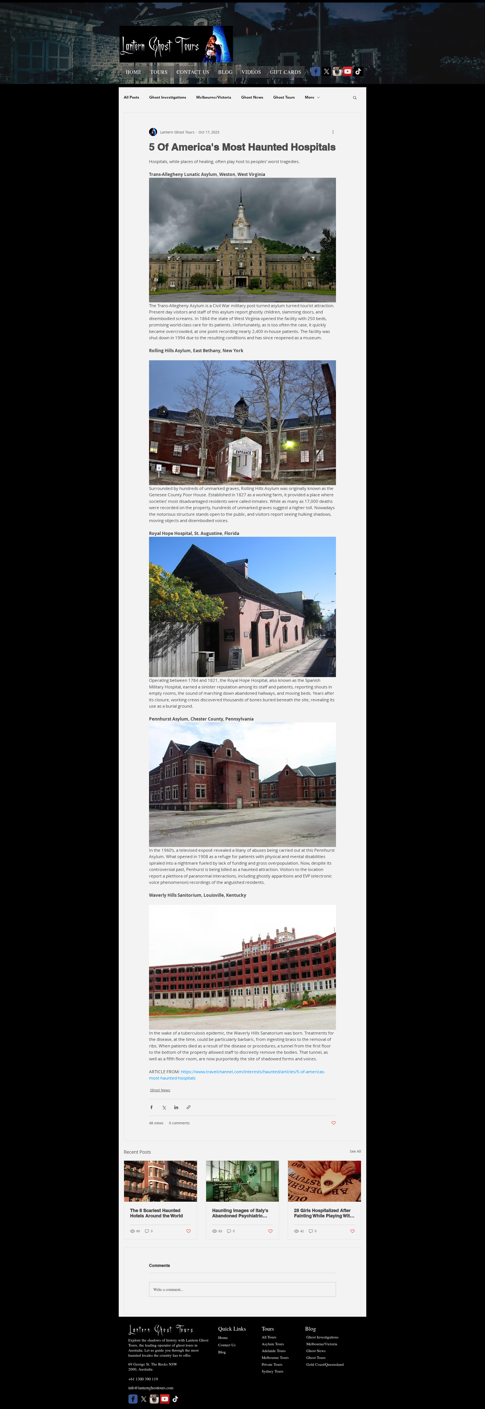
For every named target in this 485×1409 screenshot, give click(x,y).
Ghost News (252, 97)
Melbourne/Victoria (213, 97)
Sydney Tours (272, 1371)
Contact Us (227, 1344)
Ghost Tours (284, 97)
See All (355, 1151)
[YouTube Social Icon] (347, 71)
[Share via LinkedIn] (176, 1107)
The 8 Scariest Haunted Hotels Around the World (156, 1213)
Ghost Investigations (167, 97)
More (309, 97)
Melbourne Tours (275, 1357)
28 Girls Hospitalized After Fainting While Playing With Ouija (323, 1213)
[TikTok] (358, 71)
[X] (326, 71)
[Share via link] (188, 1107)
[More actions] (333, 132)
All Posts (131, 97)
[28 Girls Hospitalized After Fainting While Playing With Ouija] (324, 1181)
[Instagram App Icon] (337, 71)
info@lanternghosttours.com (150, 1387)
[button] (159, 72)
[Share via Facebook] (151, 1107)
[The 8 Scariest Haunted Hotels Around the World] (160, 1181)
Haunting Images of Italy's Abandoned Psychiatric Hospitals (240, 1213)
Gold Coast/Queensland (325, 1364)
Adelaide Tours (274, 1350)
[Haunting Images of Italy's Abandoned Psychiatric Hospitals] (242, 1181)
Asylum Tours (273, 1343)
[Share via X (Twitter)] (163, 1107)
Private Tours (272, 1364)
